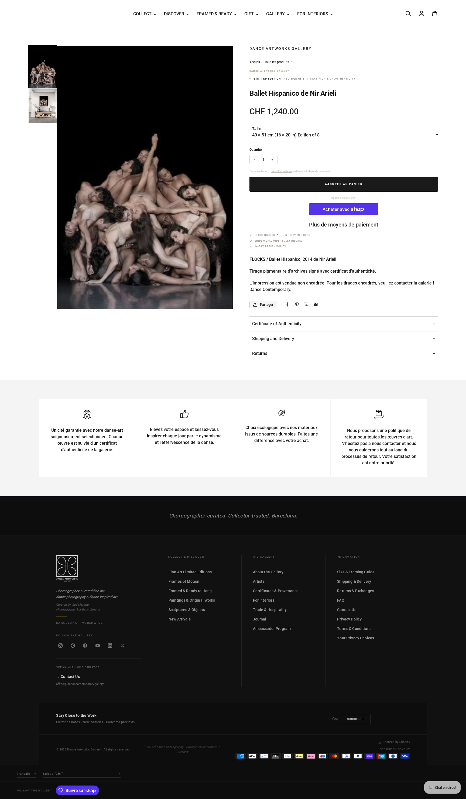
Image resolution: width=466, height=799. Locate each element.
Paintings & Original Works (192, 600)
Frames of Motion (184, 581)
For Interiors (264, 600)
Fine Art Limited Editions (190, 572)
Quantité (255, 150)
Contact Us (346, 610)
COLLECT (143, 13)
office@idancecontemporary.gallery (80, 684)
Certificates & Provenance (276, 591)
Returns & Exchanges (355, 591)
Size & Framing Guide (356, 572)
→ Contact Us (68, 676)
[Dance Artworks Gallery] (99, 568)
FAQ (340, 600)
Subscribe (356, 719)
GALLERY (276, 13)
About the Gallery (268, 572)
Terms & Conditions (354, 628)
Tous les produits (276, 62)
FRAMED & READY (215, 13)
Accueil (254, 62)
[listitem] (60, 645)
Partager (266, 305)
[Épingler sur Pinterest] (296, 304)
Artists (259, 581)
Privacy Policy (349, 619)
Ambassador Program (272, 628)
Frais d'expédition (281, 171)
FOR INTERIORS (313, 13)
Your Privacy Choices (355, 638)
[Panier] (434, 13)
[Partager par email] (315, 304)
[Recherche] (408, 13)
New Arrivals (180, 619)
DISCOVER (174, 13)
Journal (259, 619)
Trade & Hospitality (270, 610)
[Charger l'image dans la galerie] (43, 67)
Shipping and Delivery (273, 338)
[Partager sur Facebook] (287, 304)
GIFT (249, 13)
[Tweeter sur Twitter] (306, 304)
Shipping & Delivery (354, 581)
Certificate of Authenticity (276, 323)
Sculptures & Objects (187, 610)
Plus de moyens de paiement (343, 224)
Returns (259, 353)
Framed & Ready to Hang (190, 591)
